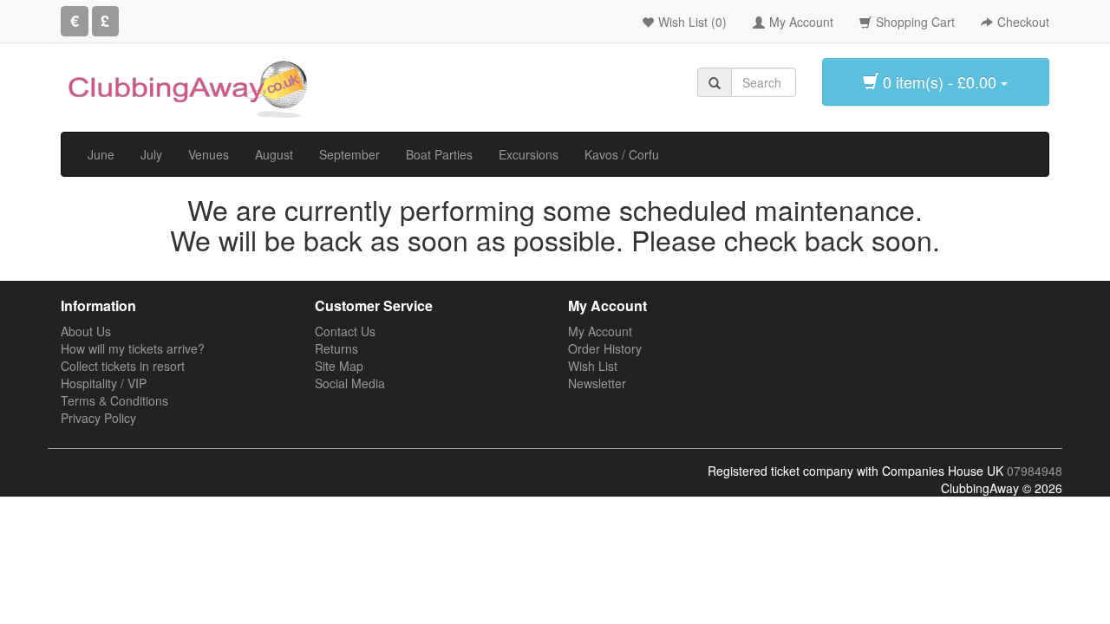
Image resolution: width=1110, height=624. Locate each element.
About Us (86, 331)
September (349, 154)
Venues (208, 154)
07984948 (1034, 470)
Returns (336, 348)
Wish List (592, 365)
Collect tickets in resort (123, 365)
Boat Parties (439, 154)
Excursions (528, 154)
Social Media (350, 383)
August (274, 154)
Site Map (339, 365)
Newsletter (597, 383)
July (151, 154)
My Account (600, 331)
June (101, 154)
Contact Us (345, 331)
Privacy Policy (98, 417)
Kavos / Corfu (621, 154)
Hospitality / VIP (104, 383)
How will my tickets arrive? (133, 348)
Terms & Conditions (114, 400)
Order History (605, 348)
